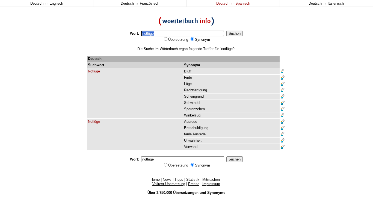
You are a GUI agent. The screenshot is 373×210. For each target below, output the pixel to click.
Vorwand (190, 147)
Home (155, 179)
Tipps (178, 179)
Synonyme (216, 193)
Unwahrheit (193, 140)
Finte (188, 77)
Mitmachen (211, 179)
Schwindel (192, 103)
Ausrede (190, 121)
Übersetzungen (186, 193)
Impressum (211, 184)
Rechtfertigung (195, 90)
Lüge (188, 84)
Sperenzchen (194, 109)
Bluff (187, 71)
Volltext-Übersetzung (168, 184)
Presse (193, 184)
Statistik (192, 179)
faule (188, 134)
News (167, 179)
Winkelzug (192, 115)
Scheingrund (194, 96)
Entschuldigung (196, 128)
